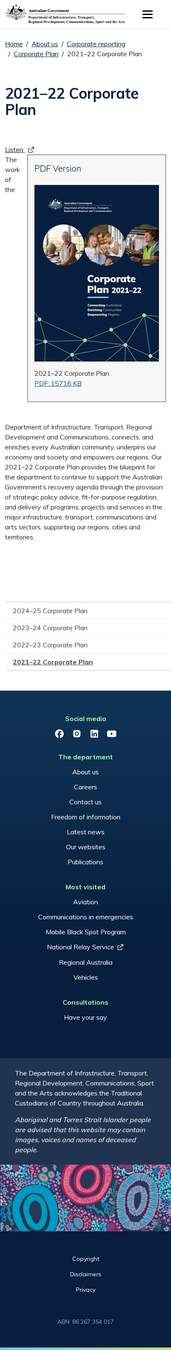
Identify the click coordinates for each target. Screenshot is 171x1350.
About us (45, 44)
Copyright (85, 1259)
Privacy (85, 1289)
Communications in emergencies (85, 917)
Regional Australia (85, 962)
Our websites (85, 847)
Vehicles (85, 977)
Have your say (85, 1017)
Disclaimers (85, 1274)
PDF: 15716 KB (58, 383)
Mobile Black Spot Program (86, 932)
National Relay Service (80, 947)
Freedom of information (85, 817)
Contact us (85, 802)
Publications (85, 862)
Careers (85, 787)
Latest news (86, 832)
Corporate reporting (96, 44)
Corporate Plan (36, 54)
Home (14, 44)
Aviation (85, 902)
